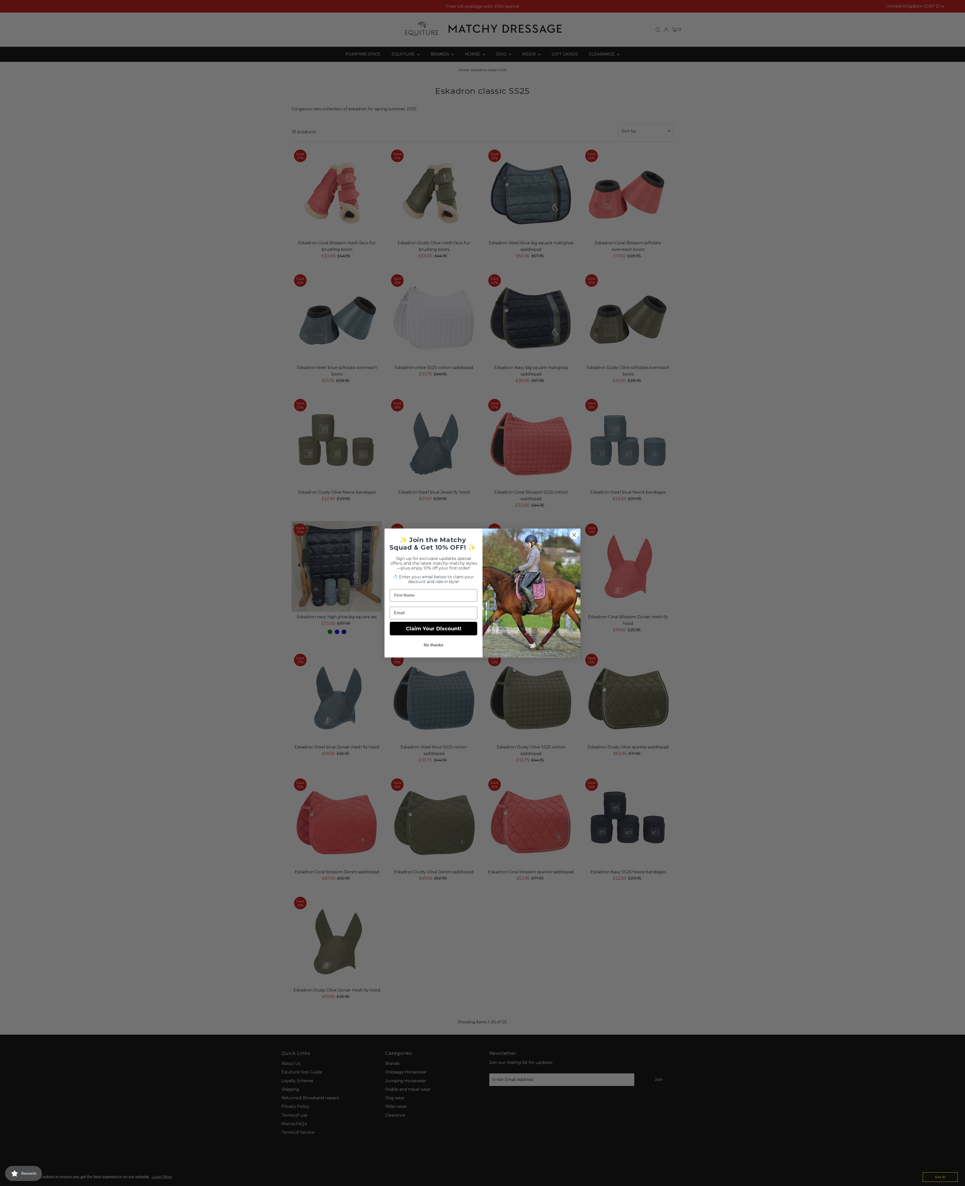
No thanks (433, 645)
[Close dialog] (574, 535)
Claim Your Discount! (433, 629)
